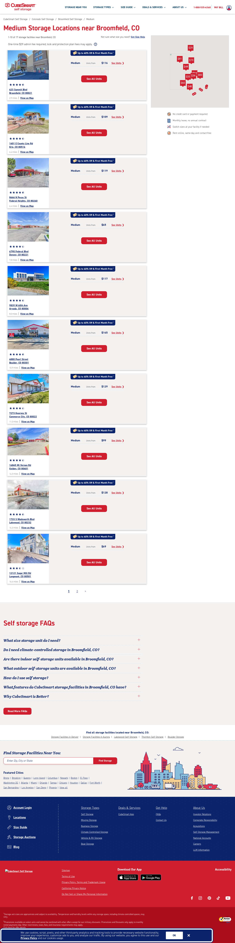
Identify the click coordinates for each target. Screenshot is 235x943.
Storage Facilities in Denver (64, 737)
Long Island (39, 778)
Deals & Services (129, 808)
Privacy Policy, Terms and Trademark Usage (83, 882)
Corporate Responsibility (205, 820)
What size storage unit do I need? (32, 640)
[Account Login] (229, 8)
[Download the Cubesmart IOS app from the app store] (128, 877)
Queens (27, 778)
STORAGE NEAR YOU (76, 7)
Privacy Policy (29, 938)
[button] (186, 67)
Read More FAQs (17, 711)
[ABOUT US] (185, 7)
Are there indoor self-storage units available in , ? (58, 659)
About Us (199, 808)
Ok (174, 935)
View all (64, 787)
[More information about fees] (95, 44)
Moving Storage (89, 820)
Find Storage (105, 760)
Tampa (53, 782)
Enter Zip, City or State (20, 761)
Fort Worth (95, 782)
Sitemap (66, 870)
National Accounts (202, 838)
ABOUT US (178, 7)
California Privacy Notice (74, 888)
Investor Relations (202, 814)
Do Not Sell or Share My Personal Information (85, 894)
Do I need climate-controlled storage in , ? (51, 649)
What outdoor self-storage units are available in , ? (59, 668)
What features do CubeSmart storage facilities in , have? (64, 687)
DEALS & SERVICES (152, 7)
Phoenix (53, 787)
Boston (74, 778)
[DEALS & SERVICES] (164, 7)
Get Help (161, 808)
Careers (197, 844)
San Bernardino (11, 787)
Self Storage (87, 814)
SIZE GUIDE (126, 7)
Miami (34, 782)
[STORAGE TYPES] (113, 7)
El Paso (84, 778)
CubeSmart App (126, 814)
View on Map (27, 98)
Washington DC (10, 782)
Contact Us (161, 820)
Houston (74, 782)
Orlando (43, 782)
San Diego (41, 787)
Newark (64, 778)
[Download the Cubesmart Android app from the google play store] (151, 877)
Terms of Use (68, 876)
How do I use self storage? (26, 677)
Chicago (63, 782)
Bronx (6, 778)
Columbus (52, 778)
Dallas (84, 782)
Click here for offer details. (14, 927)
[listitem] (90, 19)
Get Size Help (138, 37)
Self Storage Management (206, 832)
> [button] (85, 591)
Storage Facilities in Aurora (96, 737)
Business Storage (89, 826)
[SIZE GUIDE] (134, 7)
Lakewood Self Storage (125, 737)
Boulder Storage (176, 737)
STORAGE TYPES (102, 7)
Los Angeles (28, 787)
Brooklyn (16, 778)
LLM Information (201, 850)
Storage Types (90, 808)
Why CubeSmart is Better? (26, 696)
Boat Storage (87, 844)
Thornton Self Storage (152, 737)
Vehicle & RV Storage (91, 838)
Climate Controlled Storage (94, 832)
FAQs (158, 814)
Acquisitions (199, 826)
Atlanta (24, 782)
